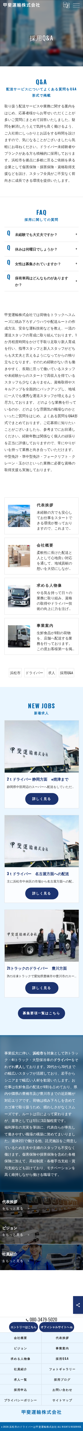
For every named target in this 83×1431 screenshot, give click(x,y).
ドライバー (34, 672)
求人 (51, 672)
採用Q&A (66, 672)
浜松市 (15, 672)
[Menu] (76, 5)
